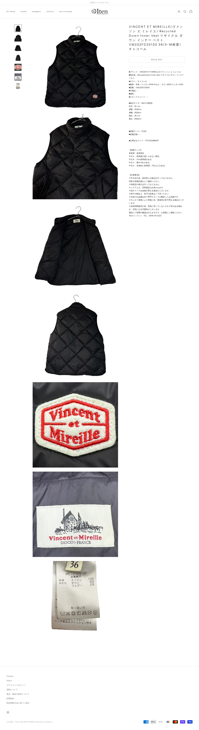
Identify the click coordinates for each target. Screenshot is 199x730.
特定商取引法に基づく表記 (17, 703)
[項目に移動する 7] (18, 87)
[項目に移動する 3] (18, 48)
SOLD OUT (157, 59)
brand (24, 11)
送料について (12, 689)
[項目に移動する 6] (18, 77)
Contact (9, 676)
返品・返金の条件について (17, 694)
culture (50, 11)
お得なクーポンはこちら (99, 2)
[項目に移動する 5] (18, 67)
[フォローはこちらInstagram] (7, 712)
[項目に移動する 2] (18, 38)
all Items (10, 11)
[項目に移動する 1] (18, 28)
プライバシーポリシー (15, 685)
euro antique (65, 11)
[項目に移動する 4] (18, 57)
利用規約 (10, 698)
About (9, 680)
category (36, 11)
